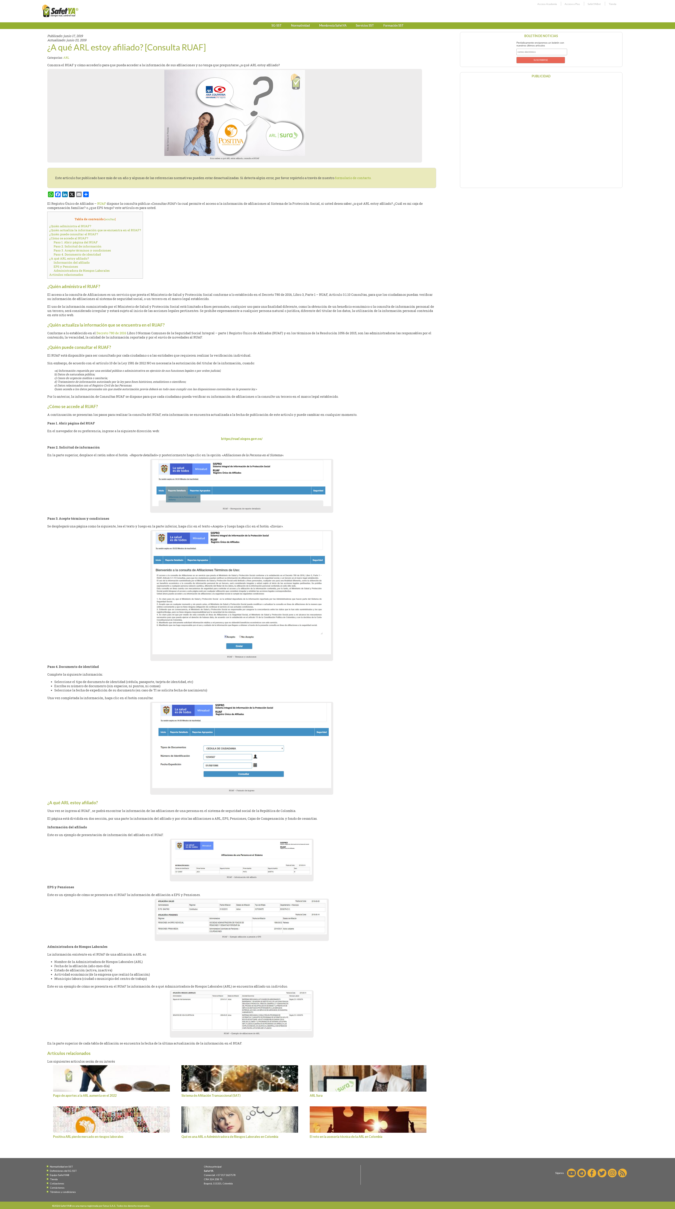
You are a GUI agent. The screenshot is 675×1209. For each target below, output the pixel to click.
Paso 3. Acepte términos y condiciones (82, 250)
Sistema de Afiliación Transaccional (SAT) (210, 1095)
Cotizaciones (57, 1183)
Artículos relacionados (66, 275)
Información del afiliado (72, 262)
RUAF (101, 203)
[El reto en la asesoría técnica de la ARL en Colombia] (368, 1119)
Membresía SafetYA (332, 25)
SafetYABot (594, 3)
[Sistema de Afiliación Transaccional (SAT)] (239, 1078)
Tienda (612, 3)
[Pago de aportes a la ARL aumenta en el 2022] (111, 1078)
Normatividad (300, 25)
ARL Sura (316, 1095)
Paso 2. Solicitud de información (77, 246)
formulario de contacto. (353, 178)
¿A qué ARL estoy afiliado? (69, 258)
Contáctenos (57, 1187)
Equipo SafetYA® (59, 1174)
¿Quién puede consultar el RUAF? (73, 234)
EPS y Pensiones (66, 267)
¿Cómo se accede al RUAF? (68, 238)
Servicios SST (365, 25)
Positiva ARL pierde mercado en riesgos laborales (88, 1137)
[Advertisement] (541, 132)
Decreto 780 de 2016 (111, 333)
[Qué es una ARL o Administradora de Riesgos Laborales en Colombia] (239, 1119)
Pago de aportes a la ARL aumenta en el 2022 (85, 1095)
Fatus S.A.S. (109, 1205)
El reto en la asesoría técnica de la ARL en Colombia (346, 1137)
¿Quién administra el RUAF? (70, 226)
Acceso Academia (547, 3)
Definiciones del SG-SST (63, 1170)
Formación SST (393, 25)
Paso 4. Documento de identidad (77, 254)
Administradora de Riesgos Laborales (82, 271)
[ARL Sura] (368, 1078)
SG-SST (276, 25)
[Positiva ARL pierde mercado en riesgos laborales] (111, 1119)
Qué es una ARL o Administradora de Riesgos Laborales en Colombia (229, 1137)
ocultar (110, 219)
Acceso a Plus (572, 3)
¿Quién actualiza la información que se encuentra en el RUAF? (95, 230)
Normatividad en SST (61, 1166)
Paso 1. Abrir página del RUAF (76, 242)
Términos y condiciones (63, 1191)
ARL (66, 57)
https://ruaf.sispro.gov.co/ (241, 439)
